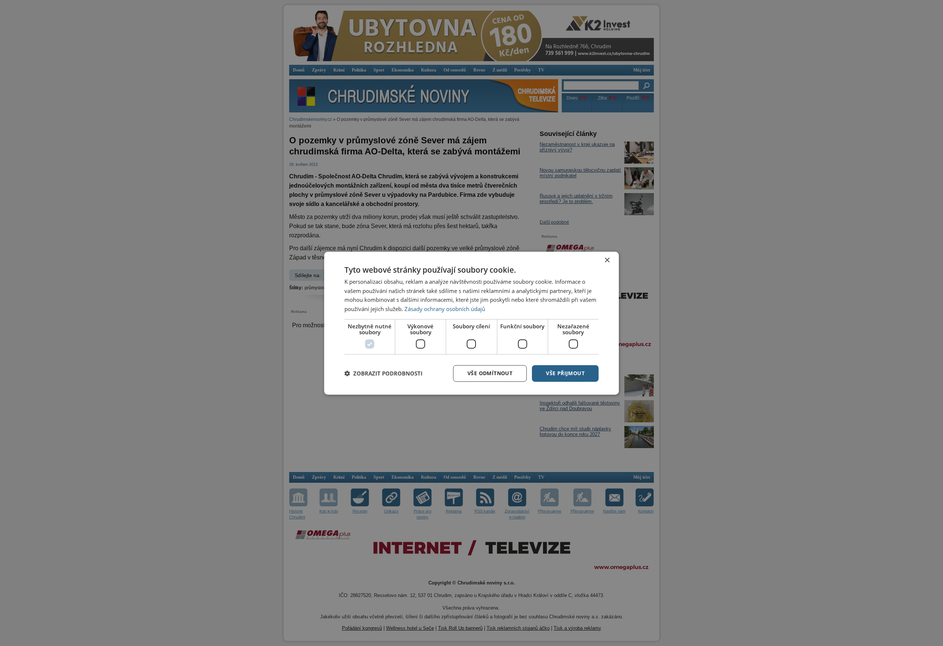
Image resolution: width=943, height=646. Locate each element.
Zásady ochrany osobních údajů (444, 308)
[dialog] (471, 322)
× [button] (607, 260)
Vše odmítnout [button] (489, 373)
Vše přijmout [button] (565, 373)
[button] (383, 373)
